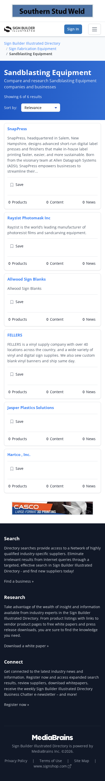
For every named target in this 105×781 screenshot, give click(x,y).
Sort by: (10, 107)
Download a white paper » (26, 645)
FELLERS (14, 335)
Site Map (81, 760)
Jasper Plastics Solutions (30, 407)
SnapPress (17, 128)
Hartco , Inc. (18, 454)
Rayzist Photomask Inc (28, 217)
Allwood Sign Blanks (26, 279)
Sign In (73, 29)
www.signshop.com (51, 766)
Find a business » (19, 581)
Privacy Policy (16, 760)
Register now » (16, 704)
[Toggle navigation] (94, 29)
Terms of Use (51, 760)
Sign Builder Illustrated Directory (32, 43)
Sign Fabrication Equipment (32, 48)
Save (19, 184)
